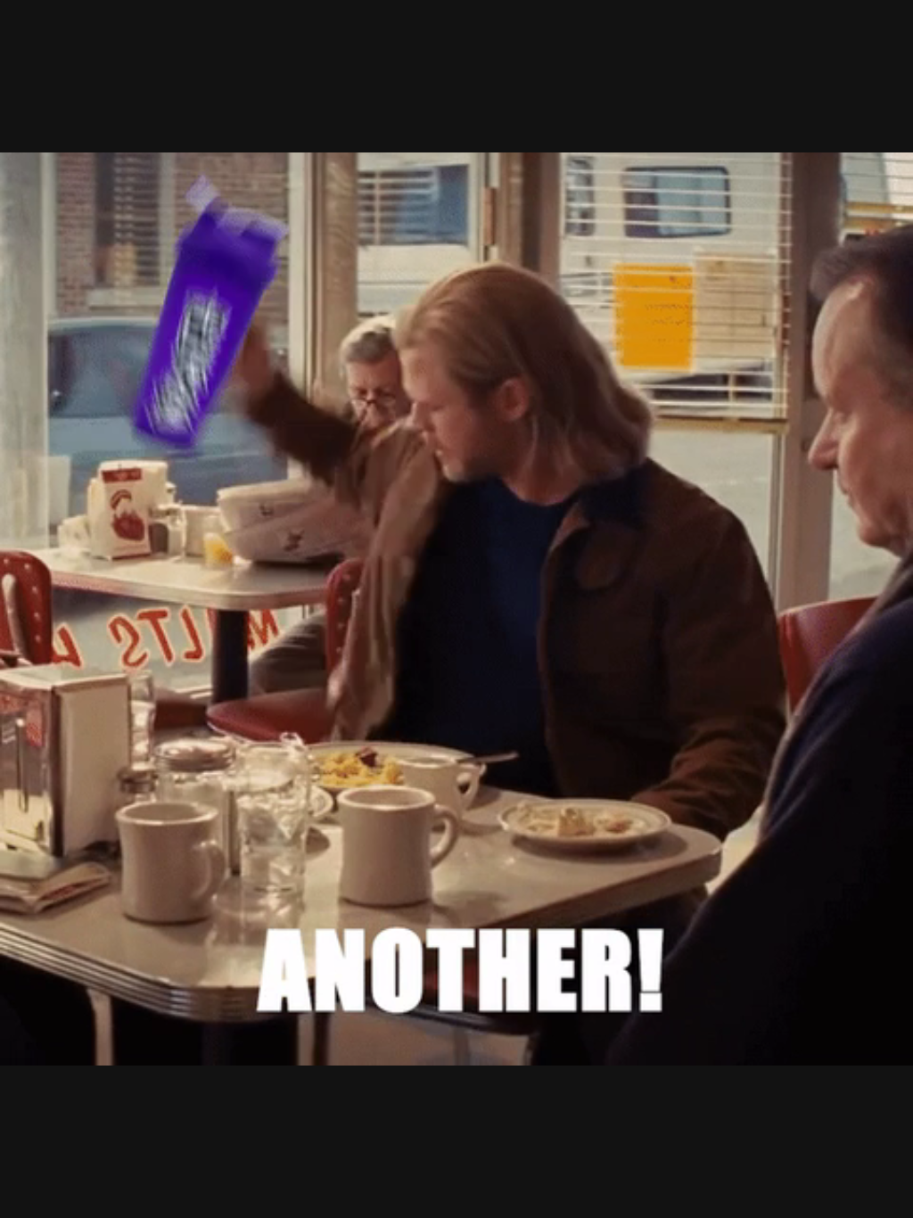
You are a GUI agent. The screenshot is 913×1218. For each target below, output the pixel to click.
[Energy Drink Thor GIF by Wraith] (456, 609)
